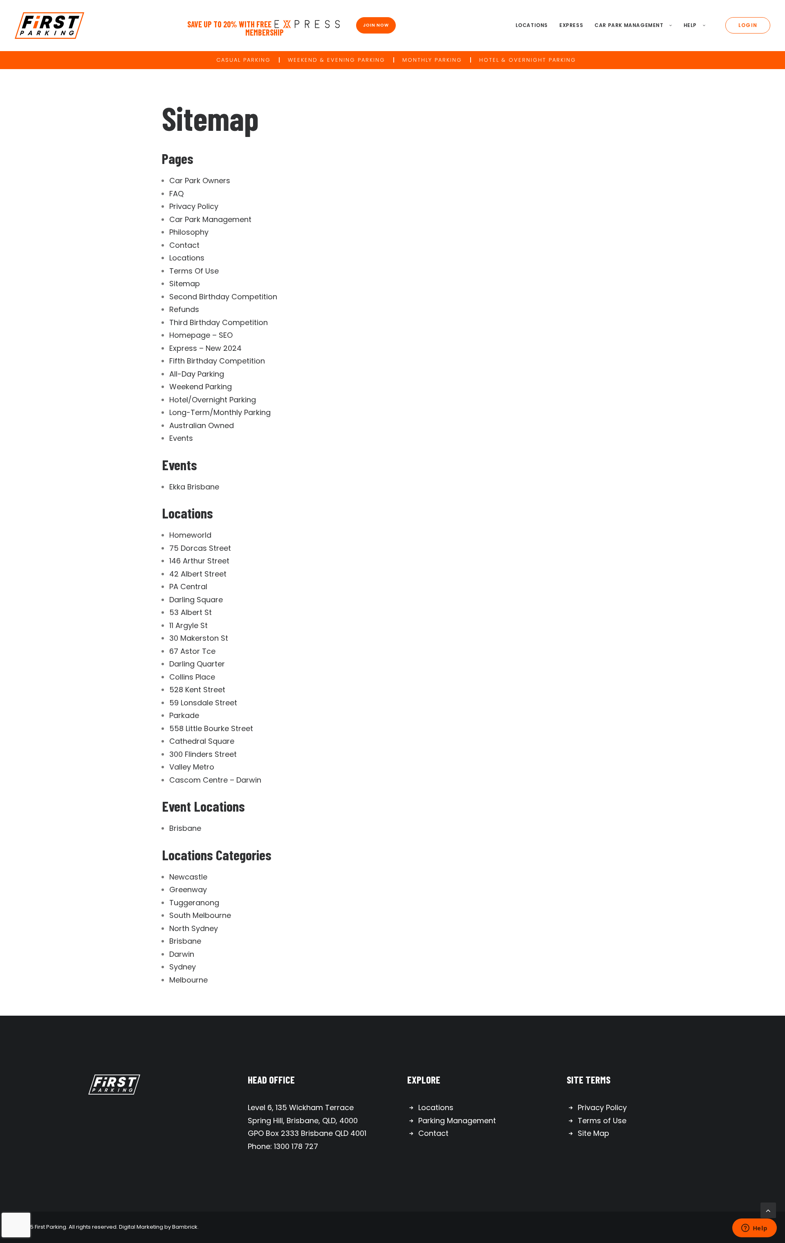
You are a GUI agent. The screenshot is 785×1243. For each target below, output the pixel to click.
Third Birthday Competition (218, 322)
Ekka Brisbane (194, 487)
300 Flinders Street (203, 754)
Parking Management (457, 1120)
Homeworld (190, 535)
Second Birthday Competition (223, 297)
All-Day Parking (196, 374)
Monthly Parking (432, 60)
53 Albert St (190, 612)
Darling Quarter (197, 664)
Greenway (188, 889)
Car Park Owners (199, 180)
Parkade (184, 715)
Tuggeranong (194, 902)
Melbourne (188, 980)
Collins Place (192, 677)
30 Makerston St (198, 638)
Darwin (181, 954)
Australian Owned (201, 425)
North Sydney (193, 928)
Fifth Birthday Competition (217, 361)
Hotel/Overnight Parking (212, 400)
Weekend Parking (200, 386)
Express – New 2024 (205, 348)
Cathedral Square (201, 741)
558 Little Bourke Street (211, 728)
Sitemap (184, 283)
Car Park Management (628, 25)
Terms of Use (602, 1120)
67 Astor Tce (192, 651)
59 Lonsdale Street (203, 703)
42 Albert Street (198, 574)
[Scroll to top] (768, 1210)
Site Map (593, 1133)
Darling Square (196, 600)
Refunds (184, 309)
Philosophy (189, 232)
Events (181, 438)
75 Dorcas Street (200, 548)
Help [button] (690, 25)
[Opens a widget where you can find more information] (754, 1228)
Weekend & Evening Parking (336, 60)
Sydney (182, 967)
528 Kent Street (197, 689)
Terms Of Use (194, 271)
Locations (532, 25)
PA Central (188, 586)
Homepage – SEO (201, 335)
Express (571, 25)
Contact (184, 245)
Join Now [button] (376, 25)
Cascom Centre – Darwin (215, 780)
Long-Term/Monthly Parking (220, 412)
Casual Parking (243, 60)
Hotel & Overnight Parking (527, 60)
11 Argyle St (188, 625)
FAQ (176, 193)
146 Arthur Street (199, 561)
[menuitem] (532, 25)
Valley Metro (191, 767)
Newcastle (188, 877)
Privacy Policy (193, 206)
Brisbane (185, 828)
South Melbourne (200, 915)
